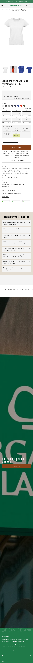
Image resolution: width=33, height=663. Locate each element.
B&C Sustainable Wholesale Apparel (15, 9)
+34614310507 (11, 1)
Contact (16, 135)
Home (3, 9)
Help (3, 655)
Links (3, 661)
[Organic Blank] (16, 5)
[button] (27, 5)
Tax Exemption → (24, 87)
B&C (3, 76)
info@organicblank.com (22, 1)
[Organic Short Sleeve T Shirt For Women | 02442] (5, 69)
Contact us (16, 466)
